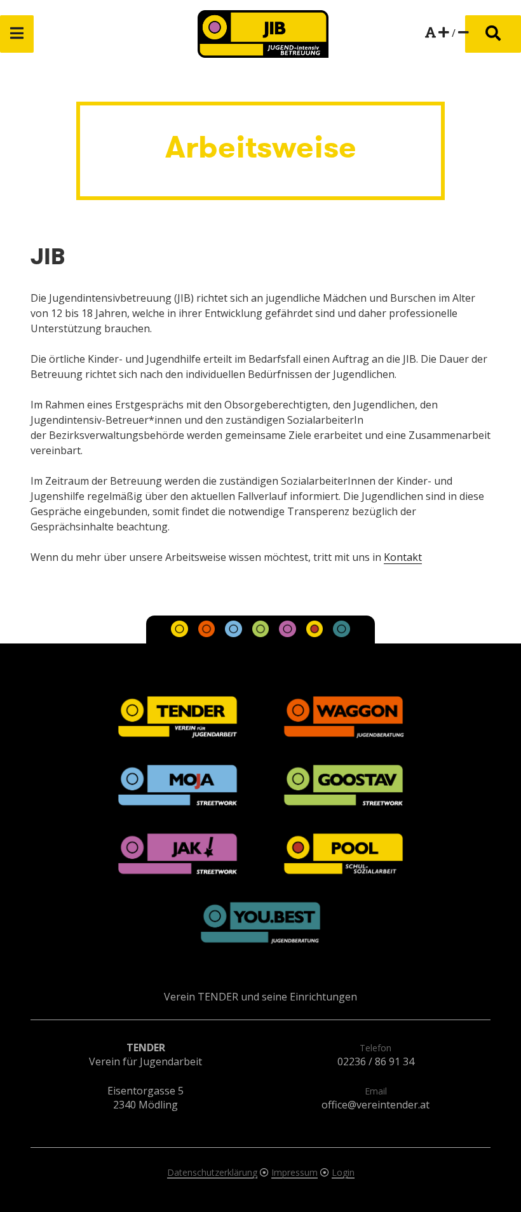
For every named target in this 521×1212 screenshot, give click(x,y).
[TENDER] (181, 633)
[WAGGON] (207, 633)
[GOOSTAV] (261, 633)
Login (343, 1172)
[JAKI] (288, 633)
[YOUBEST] (341, 633)
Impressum (294, 1172)
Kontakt (403, 557)
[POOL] (315, 633)
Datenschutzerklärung (212, 1172)
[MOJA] (234, 633)
